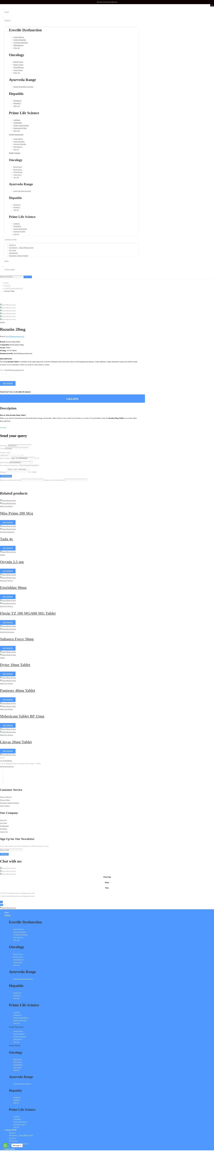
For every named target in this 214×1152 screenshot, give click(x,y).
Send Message (6, 476)
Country (3, 448)
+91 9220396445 (6, 761)
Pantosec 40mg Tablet (17, 690)
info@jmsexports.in (7, 766)
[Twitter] (3, 373)
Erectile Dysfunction (7, 532)
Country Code (5, 452)
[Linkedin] (4, 373)
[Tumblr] (6, 373)
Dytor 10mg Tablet (15, 665)
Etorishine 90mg (13, 587)
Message (3, 472)
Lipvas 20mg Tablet (16, 742)
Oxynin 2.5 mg (12, 562)
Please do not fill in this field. (10, 480)
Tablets (2, 322)
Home (6, 283)
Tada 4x (6, 539)
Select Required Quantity (9, 465)
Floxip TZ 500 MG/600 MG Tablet (28, 613)
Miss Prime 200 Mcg (16, 513)
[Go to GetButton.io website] (5, 1149)
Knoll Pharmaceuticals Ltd (13, 288)
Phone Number (6, 458)
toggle (212, 5)
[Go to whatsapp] (5, 1145)
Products (7, 285)
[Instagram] (5, 780)
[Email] (7, 373)
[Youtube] (5, 777)
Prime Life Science (6, 506)
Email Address (5, 462)
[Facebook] (1, 373)
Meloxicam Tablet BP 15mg (22, 716)
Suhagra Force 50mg (17, 639)
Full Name (4, 446)
